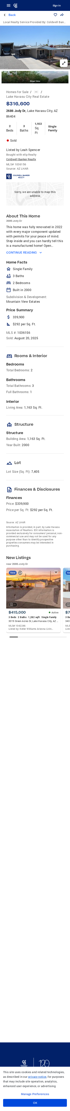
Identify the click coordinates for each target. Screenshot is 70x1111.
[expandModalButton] (64, 63)
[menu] (9, 5)
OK (35, 1103)
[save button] (55, 15)
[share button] (61, 15)
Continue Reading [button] (21, 252)
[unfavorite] (56, 572)
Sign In (57, 5)
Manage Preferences (35, 1094)
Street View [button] (35, 81)
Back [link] (12, 15)
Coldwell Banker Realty (21, 159)
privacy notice (37, 1077)
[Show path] (36, 91)
